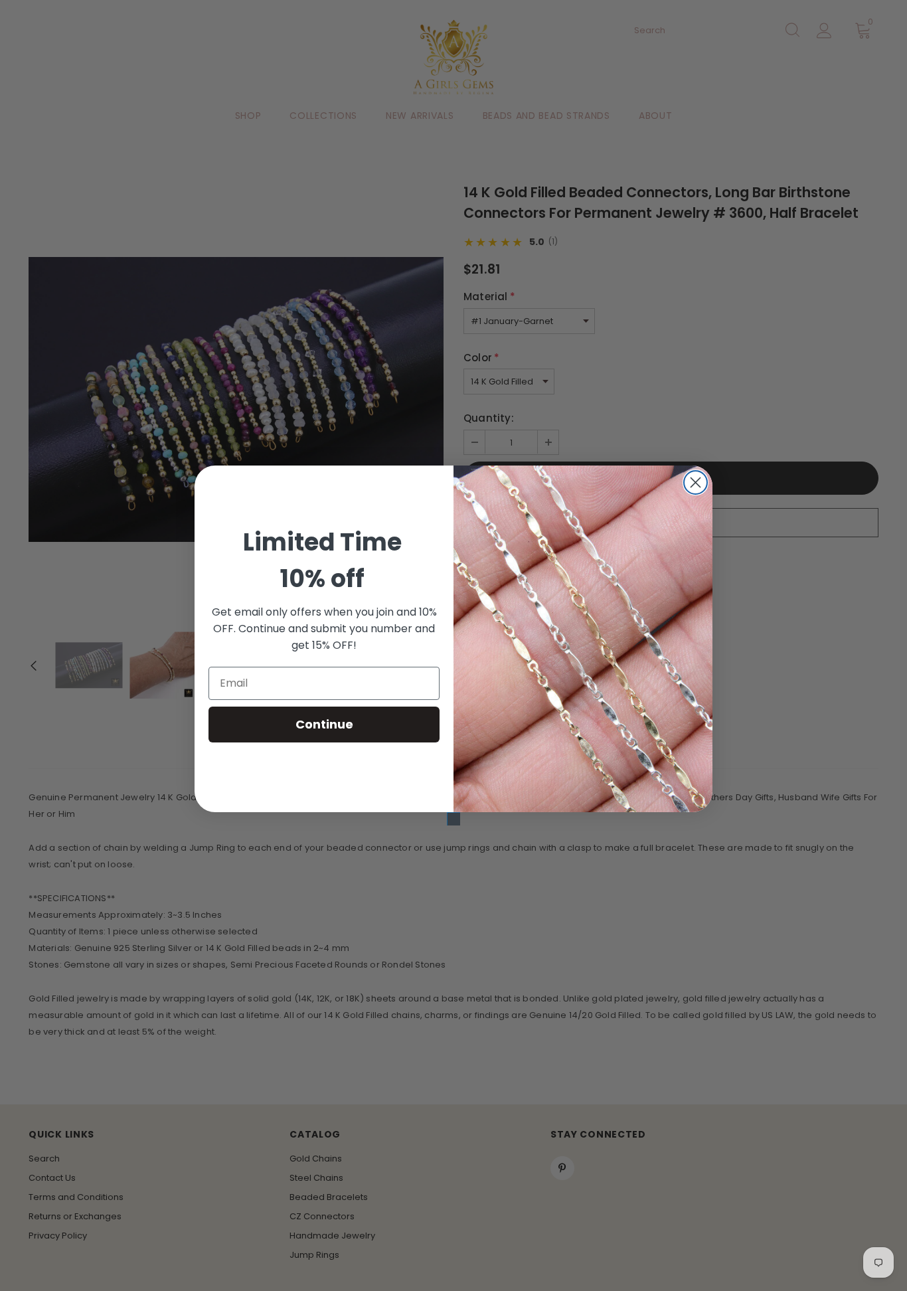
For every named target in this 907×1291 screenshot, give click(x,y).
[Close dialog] (695, 482)
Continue (324, 724)
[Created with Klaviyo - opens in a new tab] (453, 818)
